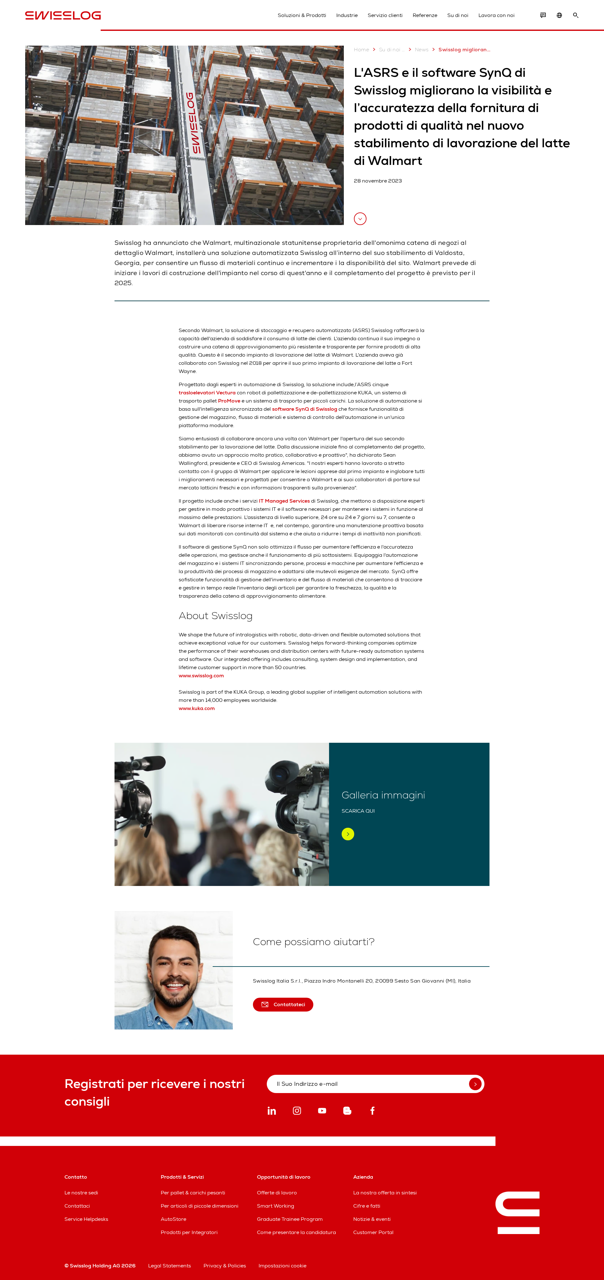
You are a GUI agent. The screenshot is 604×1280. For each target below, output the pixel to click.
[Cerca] (576, 15)
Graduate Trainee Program (290, 1219)
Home (361, 49)
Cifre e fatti (366, 1206)
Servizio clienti (385, 15)
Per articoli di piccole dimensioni (199, 1206)
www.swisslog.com (201, 675)
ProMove (229, 401)
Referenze (425, 15)
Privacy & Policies (225, 1265)
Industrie (347, 15)
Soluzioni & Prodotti (302, 15)
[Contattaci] (543, 15)
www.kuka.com (197, 708)
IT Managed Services (284, 501)
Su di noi (457, 15)
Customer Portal (373, 1232)
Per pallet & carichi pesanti (193, 1192)
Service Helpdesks (86, 1219)
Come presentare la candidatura (296, 1232)
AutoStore (173, 1219)
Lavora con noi (496, 15)
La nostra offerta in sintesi (385, 1192)
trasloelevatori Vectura (207, 392)
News (422, 49)
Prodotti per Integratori (189, 1232)
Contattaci (77, 1206)
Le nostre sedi (81, 1192)
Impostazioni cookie (282, 1265)
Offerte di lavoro (277, 1192)
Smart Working (275, 1206)
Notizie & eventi (372, 1219)
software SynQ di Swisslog (304, 409)
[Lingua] (559, 15)
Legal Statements (169, 1265)
